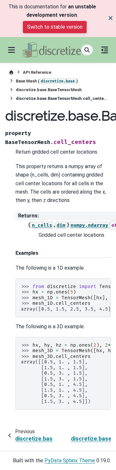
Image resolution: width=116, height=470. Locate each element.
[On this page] (104, 49)
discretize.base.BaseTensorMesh (49, 89)
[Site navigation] (11, 49)
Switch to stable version (54, 27)
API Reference (37, 72)
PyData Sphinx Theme (69, 460)
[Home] (11, 72)
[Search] (87, 49)
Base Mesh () (47, 81)
